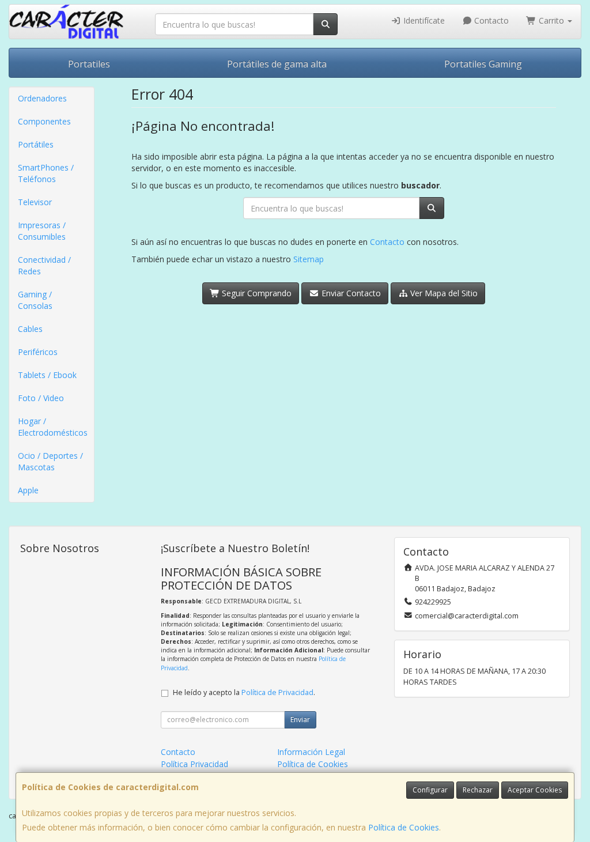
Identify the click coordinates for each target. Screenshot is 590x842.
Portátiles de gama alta (277, 64)
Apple (28, 490)
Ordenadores (42, 98)
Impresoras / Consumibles (42, 231)
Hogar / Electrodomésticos (53, 427)
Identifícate (423, 20)
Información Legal (311, 751)
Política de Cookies (403, 827)
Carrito (551, 20)
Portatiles (89, 64)
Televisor (35, 202)
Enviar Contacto (350, 293)
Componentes (44, 121)
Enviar (300, 719)
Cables (30, 328)
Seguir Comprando (256, 293)
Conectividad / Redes (44, 265)
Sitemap (308, 259)
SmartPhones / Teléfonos (46, 173)
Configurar (430, 790)
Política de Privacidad (277, 692)
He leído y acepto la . (244, 692)
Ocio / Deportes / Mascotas (50, 461)
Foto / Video (41, 397)
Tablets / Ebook (47, 374)
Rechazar (478, 790)
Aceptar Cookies (535, 790)
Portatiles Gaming (483, 64)
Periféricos (38, 351)
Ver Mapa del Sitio (443, 293)
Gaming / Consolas (35, 300)
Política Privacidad (194, 763)
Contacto (490, 20)
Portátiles (36, 144)
